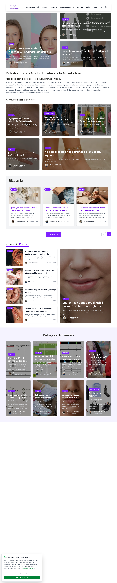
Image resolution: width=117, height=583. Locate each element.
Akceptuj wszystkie (22, 577)
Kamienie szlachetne (67, 7)
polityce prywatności (28, 568)
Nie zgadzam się (22, 573)
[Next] (109, 234)
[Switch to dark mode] (105, 7)
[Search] (102, 7)
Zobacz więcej (53, 234)
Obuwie (65, 47)
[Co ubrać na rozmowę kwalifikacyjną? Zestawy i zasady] (98, 398)
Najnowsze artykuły (32, 7)
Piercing (54, 7)
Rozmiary (80, 7)
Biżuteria (45, 7)
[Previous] (103, 234)
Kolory (11, 44)
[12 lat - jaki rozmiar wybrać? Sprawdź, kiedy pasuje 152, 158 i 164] (98, 359)
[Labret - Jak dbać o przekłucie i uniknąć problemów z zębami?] (85, 286)
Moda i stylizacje (91, 7)
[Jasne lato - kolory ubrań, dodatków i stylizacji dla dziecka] (31, 40)
